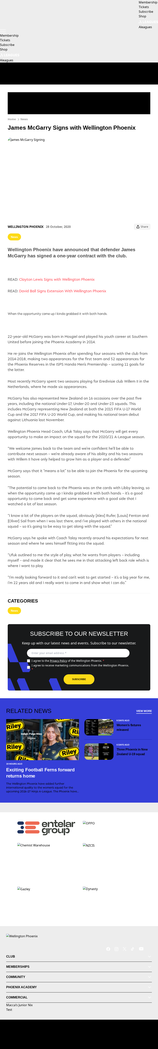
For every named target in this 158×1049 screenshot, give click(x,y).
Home (12, 119)
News (24, 119)
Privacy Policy (58, 661)
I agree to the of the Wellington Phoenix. (68, 661)
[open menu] (3, 31)
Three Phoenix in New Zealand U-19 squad (132, 752)
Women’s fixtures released (129, 727)
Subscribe (79, 679)
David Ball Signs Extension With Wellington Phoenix (62, 291)
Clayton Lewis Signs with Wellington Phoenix (57, 279)
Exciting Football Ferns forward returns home (40, 773)
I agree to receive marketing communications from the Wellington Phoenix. (80, 667)
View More (144, 711)
